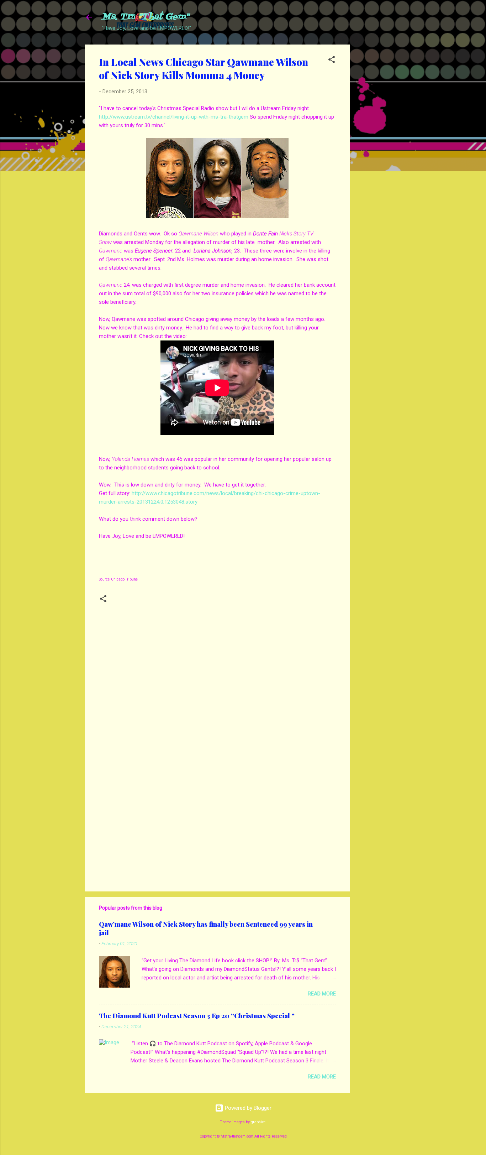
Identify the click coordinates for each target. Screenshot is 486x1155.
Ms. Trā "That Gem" (145, 17)
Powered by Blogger (247, 1108)
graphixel (258, 1122)
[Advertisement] (378, 151)
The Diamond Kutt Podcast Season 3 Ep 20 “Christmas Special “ (197, 1015)
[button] (331, 60)
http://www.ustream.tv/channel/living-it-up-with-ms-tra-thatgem (173, 117)
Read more (322, 993)
